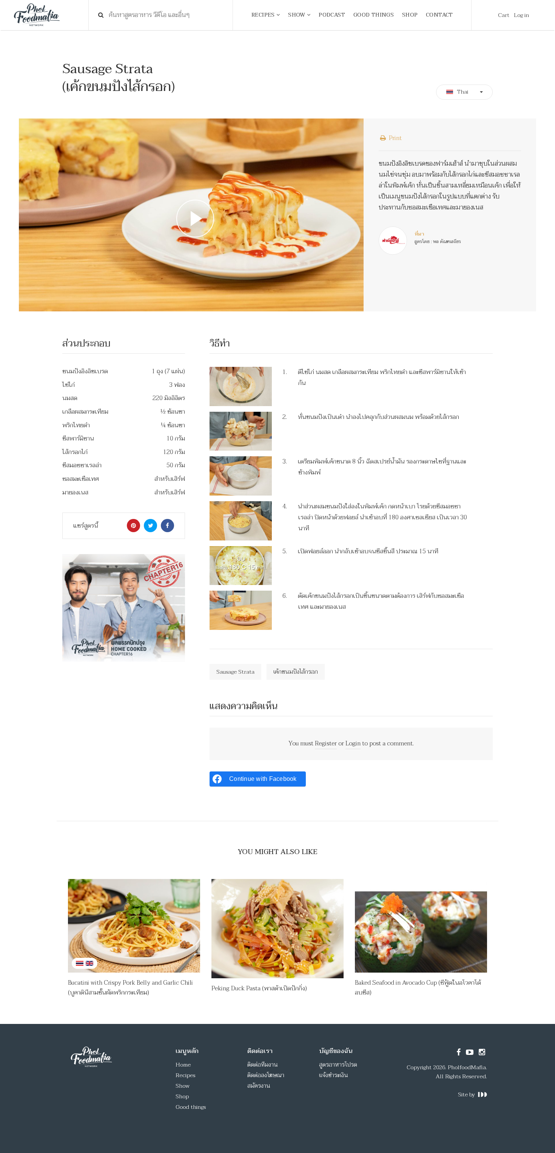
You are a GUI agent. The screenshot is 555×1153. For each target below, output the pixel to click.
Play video (191, 215)
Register (326, 743)
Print (394, 138)
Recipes (185, 1075)
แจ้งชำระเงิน (333, 1075)
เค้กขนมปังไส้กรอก (295, 672)
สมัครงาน (258, 1086)
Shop (182, 1096)
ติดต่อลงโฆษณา (265, 1075)
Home (183, 1065)
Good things (191, 1107)
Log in (521, 15)
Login (353, 743)
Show (183, 1086)
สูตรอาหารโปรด (338, 1065)
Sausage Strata (235, 672)
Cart (503, 15)
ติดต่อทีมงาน (262, 1065)
